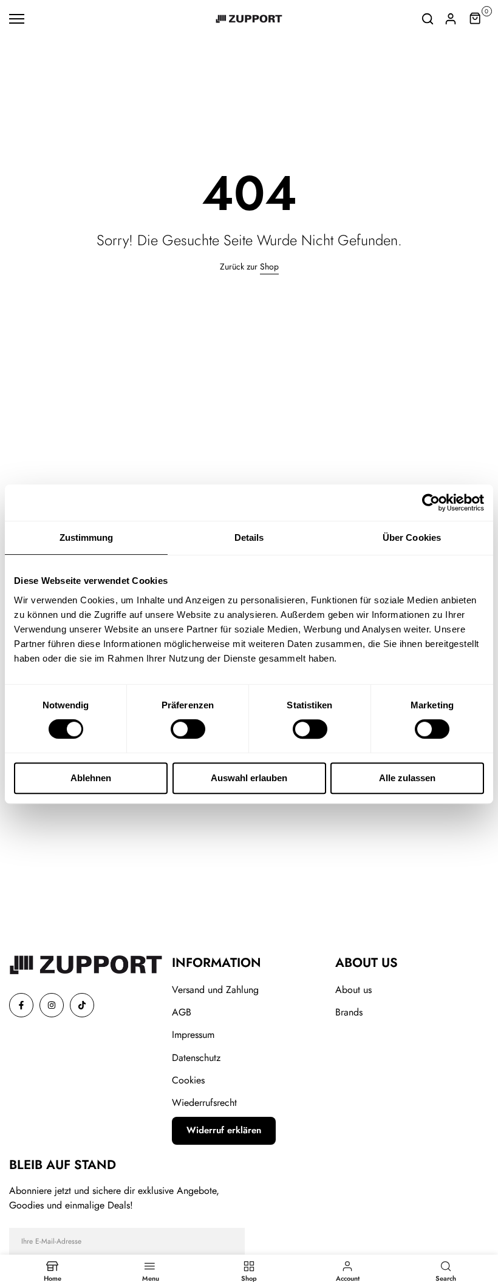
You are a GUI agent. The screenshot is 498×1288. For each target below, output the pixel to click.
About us (353, 990)
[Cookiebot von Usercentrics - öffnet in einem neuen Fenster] (431, 502)
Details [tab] (249, 537)
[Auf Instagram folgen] (51, 1005)
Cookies (188, 1080)
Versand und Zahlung (215, 990)
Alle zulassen (407, 778)
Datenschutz (196, 1058)
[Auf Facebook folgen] (21, 1005)
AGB (181, 1012)
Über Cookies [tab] (412, 537)
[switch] (188, 729)
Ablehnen (90, 778)
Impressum (193, 1035)
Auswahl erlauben (249, 778)
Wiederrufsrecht (204, 1103)
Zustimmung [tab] (87, 537)
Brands (349, 1012)
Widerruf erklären (223, 1130)
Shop (269, 266)
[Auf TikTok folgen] (82, 1005)
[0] (475, 18)
